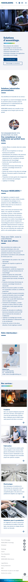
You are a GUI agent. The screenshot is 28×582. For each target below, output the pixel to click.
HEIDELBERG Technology (7, 542)
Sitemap (3, 556)
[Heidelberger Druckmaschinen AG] (7, 3)
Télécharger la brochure (13, 63)
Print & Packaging (5, 540)
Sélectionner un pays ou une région (10, 570)
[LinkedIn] (24, 541)
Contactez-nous (10, 59)
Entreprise (3, 545)
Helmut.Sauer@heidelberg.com (13, 374)
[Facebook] (24, 544)
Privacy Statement (5, 565)
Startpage (3, 549)
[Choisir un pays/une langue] (19, 3)
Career (3, 551)
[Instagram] (24, 549)
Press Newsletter (5, 554)
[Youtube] (24, 546)
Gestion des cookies (6, 573)
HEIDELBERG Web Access (7, 559)
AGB (2, 568)
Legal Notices (4, 563)
